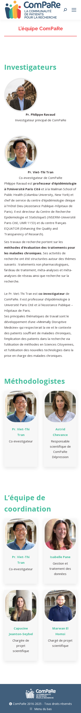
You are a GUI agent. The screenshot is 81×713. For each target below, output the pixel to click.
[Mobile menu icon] (74, 10)
